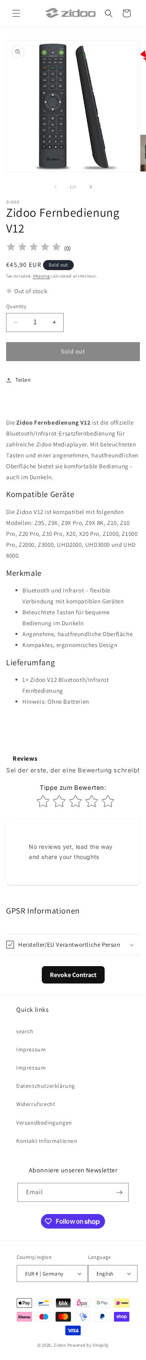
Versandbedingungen (44, 1122)
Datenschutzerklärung (45, 1085)
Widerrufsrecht (35, 1104)
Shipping (41, 276)
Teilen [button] (23, 379)
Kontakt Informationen (46, 1140)
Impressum (31, 1049)
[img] (33, 248)
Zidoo (60, 1345)
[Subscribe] (119, 1192)
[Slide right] (91, 187)
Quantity (16, 306)
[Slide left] (55, 187)
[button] (16, 13)
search (25, 1031)
